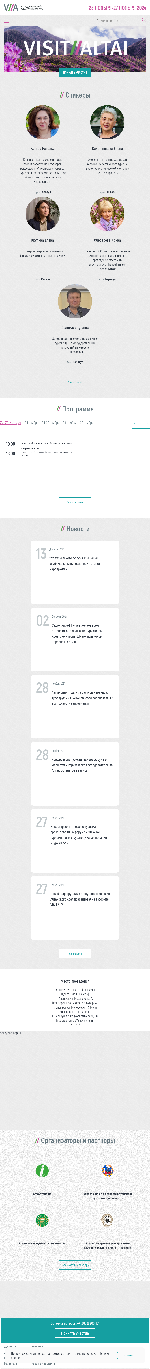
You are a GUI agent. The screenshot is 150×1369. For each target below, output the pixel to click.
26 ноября (69, 422)
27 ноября (86, 422)
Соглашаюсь (128, 1355)
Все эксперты (75, 382)
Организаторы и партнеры (75, 1265)
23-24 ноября (10, 422)
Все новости (75, 953)
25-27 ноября (50, 422)
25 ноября (31, 422)
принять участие (75, 72)
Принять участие (75, 1333)
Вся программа (75, 502)
